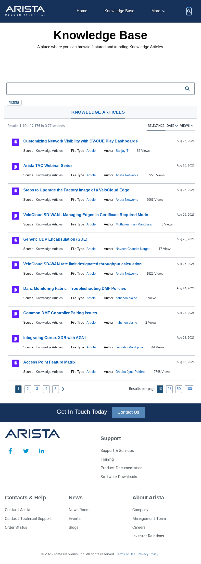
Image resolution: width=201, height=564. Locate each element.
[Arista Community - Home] (25, 11)
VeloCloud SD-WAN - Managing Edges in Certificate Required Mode (85, 215)
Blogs (73, 527)
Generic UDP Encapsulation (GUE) (55, 239)
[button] (187, 88)
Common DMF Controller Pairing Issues (60, 313)
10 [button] (160, 389)
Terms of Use (125, 554)
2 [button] (28, 389)
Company (140, 509)
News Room (79, 509)
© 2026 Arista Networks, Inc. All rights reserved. (78, 554)
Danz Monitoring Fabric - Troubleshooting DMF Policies (74, 288)
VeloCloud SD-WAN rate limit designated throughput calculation (82, 264)
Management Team (149, 518)
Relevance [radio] (156, 125)
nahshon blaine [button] (126, 298)
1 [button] (18, 389)
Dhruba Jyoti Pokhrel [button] (130, 372)
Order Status (16, 527)
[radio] (176, 126)
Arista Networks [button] (127, 175)
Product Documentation (121, 468)
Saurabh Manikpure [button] (129, 347)
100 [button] (189, 389)
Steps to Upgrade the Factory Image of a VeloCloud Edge (76, 190)
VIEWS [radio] (185, 125)
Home (82, 11)
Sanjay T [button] (122, 151)
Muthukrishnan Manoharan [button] (134, 224)
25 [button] (169, 389)
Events (75, 518)
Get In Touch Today (82, 411)
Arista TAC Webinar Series (48, 166)
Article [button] (91, 151)
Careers (139, 527)
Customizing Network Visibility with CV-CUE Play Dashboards (80, 141)
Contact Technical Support (28, 518)
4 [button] (46, 389)
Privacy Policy (148, 554)
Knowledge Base (119, 11)
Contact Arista (17, 509)
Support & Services (117, 450)
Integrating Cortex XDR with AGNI (54, 338)
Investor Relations (148, 536)
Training (107, 459)
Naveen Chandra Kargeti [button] (133, 249)
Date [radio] (170, 125)
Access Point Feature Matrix (49, 362)
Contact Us (128, 412)
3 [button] (37, 389)
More (155, 11)
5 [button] (56, 389)
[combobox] (93, 88)
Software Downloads (118, 476)
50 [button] (179, 389)
